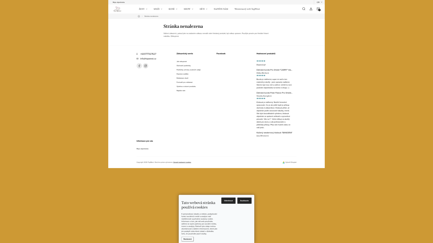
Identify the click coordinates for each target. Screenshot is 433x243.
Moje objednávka (119, 2)
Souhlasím (244, 200)
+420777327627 (148, 53)
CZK (318, 2)
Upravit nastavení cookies (182, 162)
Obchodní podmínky (184, 66)
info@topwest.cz (148, 58)
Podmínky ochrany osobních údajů (189, 70)
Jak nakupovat (182, 61)
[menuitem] (143, 9)
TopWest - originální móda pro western (139, 66)
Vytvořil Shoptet (290, 162)
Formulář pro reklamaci (185, 82)
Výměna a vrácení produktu (186, 86)
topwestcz (145, 66)
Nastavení (187, 239)
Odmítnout (228, 200)
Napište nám (181, 91)
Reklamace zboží (182, 78)
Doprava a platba (182, 74)
